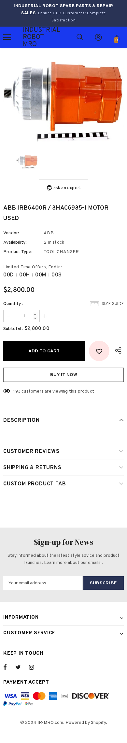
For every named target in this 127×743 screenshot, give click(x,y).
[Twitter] (21, 667)
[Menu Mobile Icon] (7, 37)
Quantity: (13, 304)
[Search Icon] (80, 37)
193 (17, 391)
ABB (49, 233)
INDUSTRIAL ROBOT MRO (31, 37)
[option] (63, 101)
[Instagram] (35, 667)
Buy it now (63, 375)
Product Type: (18, 252)
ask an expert (67, 188)
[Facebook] (9, 667)
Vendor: (11, 233)
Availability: (15, 242)
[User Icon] (98, 37)
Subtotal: (13, 329)
